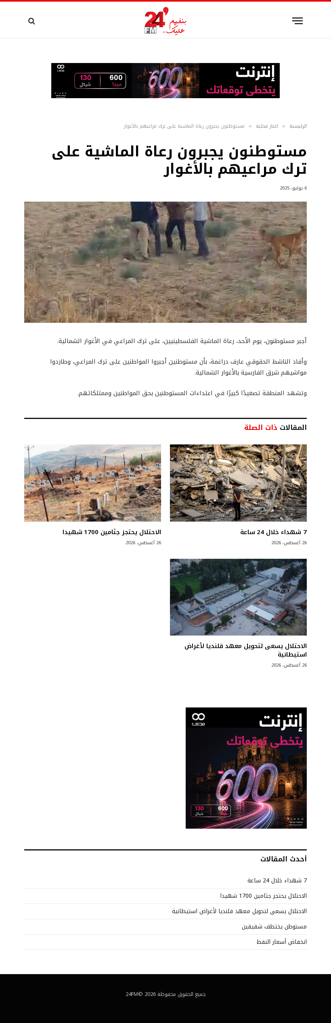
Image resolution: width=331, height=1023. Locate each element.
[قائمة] (297, 21)
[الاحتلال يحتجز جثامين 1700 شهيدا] (92, 483)
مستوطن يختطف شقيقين (274, 926)
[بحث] (32, 21)
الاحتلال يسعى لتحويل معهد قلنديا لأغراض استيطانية (245, 650)
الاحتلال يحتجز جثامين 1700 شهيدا (112, 532)
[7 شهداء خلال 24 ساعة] (238, 483)
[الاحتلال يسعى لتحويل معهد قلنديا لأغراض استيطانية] (238, 597)
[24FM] (165, 21)
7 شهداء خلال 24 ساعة (273, 532)
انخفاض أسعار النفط (281, 942)
